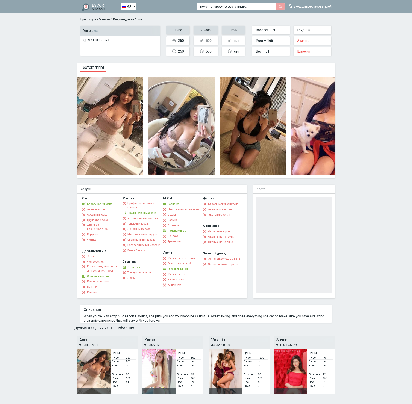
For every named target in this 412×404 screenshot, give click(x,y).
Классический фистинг (223, 203)
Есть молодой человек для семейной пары (102, 268)
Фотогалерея (93, 67)
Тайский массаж (137, 223)
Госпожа (173, 203)
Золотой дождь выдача (224, 258)
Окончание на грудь (221, 236)
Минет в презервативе (183, 258)
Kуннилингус (176, 279)
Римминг (92, 292)
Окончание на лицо (220, 242)
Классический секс (99, 203)
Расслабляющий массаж (143, 245)
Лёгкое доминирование (183, 209)
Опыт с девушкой (179, 263)
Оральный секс (97, 214)
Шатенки (303, 51)
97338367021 (98, 40)
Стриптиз (133, 267)
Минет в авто (177, 274)
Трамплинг (175, 241)
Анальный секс (97, 209)
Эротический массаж (141, 212)
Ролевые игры (177, 230)
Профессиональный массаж (140, 205)
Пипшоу (92, 286)
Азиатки (303, 41)
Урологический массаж (142, 218)
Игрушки (92, 234)
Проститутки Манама (95, 19)
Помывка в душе (98, 281)
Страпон (173, 225)
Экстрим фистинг (219, 214)
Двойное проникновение (97, 227)
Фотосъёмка (95, 261)
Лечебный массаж (139, 229)
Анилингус (174, 284)
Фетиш (91, 239)
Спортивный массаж (140, 239)
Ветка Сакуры (136, 250)
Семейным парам (98, 276)
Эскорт (92, 256)
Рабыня (172, 220)
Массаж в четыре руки (142, 234)
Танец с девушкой (139, 272)
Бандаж (173, 236)
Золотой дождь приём (223, 264)
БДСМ (172, 214)
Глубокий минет (178, 268)
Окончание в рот (219, 231)
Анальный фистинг (220, 209)
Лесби (131, 277)
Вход (313, 6)
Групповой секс (97, 220)
